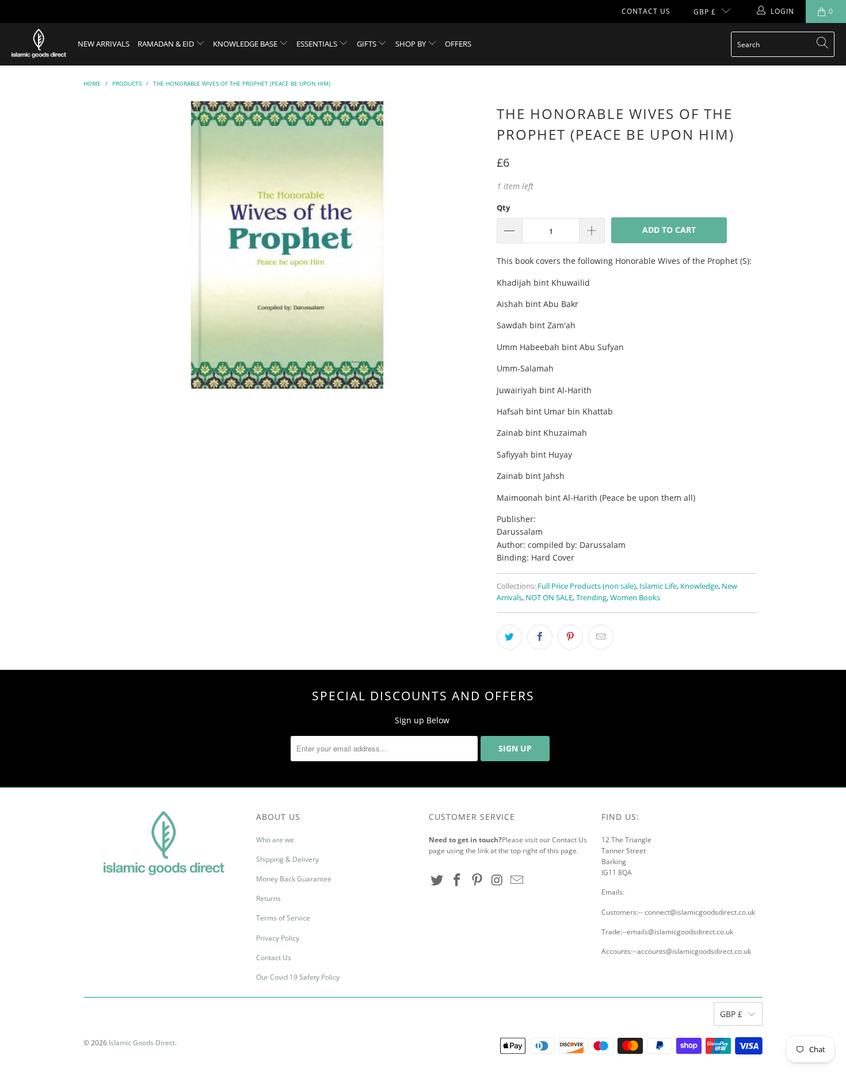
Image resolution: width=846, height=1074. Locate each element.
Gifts (367, 44)
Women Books (635, 598)
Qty (503, 207)
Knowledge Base (246, 44)
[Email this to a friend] (600, 637)
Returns (268, 898)
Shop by (411, 44)
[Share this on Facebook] (539, 637)
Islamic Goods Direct (142, 1043)
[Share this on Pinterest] (570, 637)
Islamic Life (658, 586)
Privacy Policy (277, 938)
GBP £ (704, 12)
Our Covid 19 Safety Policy (298, 977)
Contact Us (646, 11)
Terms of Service (283, 918)
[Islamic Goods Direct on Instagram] (497, 880)
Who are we (275, 840)
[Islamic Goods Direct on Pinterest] (477, 880)
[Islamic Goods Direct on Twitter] (437, 880)
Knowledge (699, 586)
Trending (591, 598)
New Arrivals (103, 44)
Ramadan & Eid (167, 44)
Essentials (317, 44)
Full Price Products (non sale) (587, 586)
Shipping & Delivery (287, 859)
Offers (458, 44)
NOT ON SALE (549, 598)
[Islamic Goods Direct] (39, 44)
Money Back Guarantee (293, 879)
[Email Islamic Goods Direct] (517, 880)
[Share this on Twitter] (509, 637)
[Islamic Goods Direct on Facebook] (457, 880)
